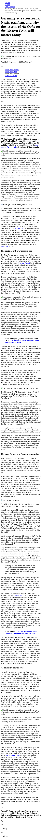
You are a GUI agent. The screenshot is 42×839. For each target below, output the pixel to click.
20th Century (10, 7)
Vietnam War (18, 595)
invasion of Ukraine (13, 756)
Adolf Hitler (19, 228)
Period (7, 5)
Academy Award (24, 263)
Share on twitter (11, 72)
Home (7, 3)
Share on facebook (12, 70)
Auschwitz (5, 246)
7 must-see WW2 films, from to (21, 632)
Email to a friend (11, 76)
